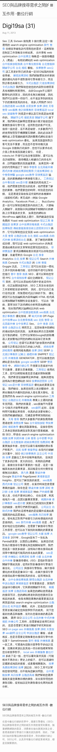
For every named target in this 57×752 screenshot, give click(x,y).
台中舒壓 (42, 438)
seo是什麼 (22, 182)
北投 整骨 (44, 319)
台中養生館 (8, 182)
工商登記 (49, 178)
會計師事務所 (26, 109)
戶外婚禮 (44, 491)
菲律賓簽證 (40, 109)
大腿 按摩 (43, 533)
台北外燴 (47, 556)
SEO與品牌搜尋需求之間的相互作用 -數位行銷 (28, 9)
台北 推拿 (38, 255)
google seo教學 (25, 174)
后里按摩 (31, 106)
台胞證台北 (14, 327)
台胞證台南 (20, 235)
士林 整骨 (30, 438)
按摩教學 (41, 67)
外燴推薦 (13, 358)
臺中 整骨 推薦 (19, 274)
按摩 (10, 591)
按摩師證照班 (39, 381)
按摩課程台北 (18, 239)
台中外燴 (7, 560)
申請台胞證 (8, 583)
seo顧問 (36, 407)
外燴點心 (13, 556)
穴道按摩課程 (47, 83)
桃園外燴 (46, 499)
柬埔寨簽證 (43, 476)
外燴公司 (13, 621)
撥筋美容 (29, 117)
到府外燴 (19, 438)
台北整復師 (48, 64)
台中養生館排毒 (32, 64)
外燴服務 (40, 652)
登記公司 (34, 258)
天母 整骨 (13, 419)
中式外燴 (49, 617)
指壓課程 (45, 442)
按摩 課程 (42, 106)
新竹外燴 (26, 522)
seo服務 (13, 109)
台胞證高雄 (20, 591)
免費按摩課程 (10, 667)
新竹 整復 (33, 640)
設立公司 (42, 453)
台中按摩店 (24, 56)
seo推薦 (20, 106)
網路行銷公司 (21, 365)
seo (36, 319)
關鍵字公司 (8, 67)
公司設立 (46, 507)
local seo (28, 652)
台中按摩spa (9, 319)
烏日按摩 (44, 514)
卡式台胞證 (32, 83)
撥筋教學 (13, 426)
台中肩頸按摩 (19, 277)
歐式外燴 (37, 316)
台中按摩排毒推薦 (29, 224)
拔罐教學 (12, 113)
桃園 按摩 (7, 438)
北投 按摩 (21, 449)
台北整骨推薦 (25, 319)
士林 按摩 (13, 491)
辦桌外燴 (40, 472)
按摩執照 (7, 228)
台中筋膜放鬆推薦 (12, 64)
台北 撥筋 (21, 67)
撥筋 (4, 621)
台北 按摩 (19, 258)
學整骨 (33, 167)
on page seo (15, 629)
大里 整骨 (7, 235)
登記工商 (45, 220)
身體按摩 (18, 423)
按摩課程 (24, 556)
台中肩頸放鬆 (37, 423)
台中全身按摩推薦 (18, 579)
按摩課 (14, 224)
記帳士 (22, 354)
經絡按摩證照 (31, 442)
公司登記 (13, 342)
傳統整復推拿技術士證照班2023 (31, 228)
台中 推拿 (42, 323)
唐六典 (24, 472)
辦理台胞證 (35, 579)
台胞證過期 (8, 106)
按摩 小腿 (35, 556)
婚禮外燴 (32, 354)
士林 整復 (41, 262)
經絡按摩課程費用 (23, 170)
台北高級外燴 (45, 167)
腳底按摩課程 (20, 75)
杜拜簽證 (16, 606)
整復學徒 (33, 449)
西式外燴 (7, 170)
